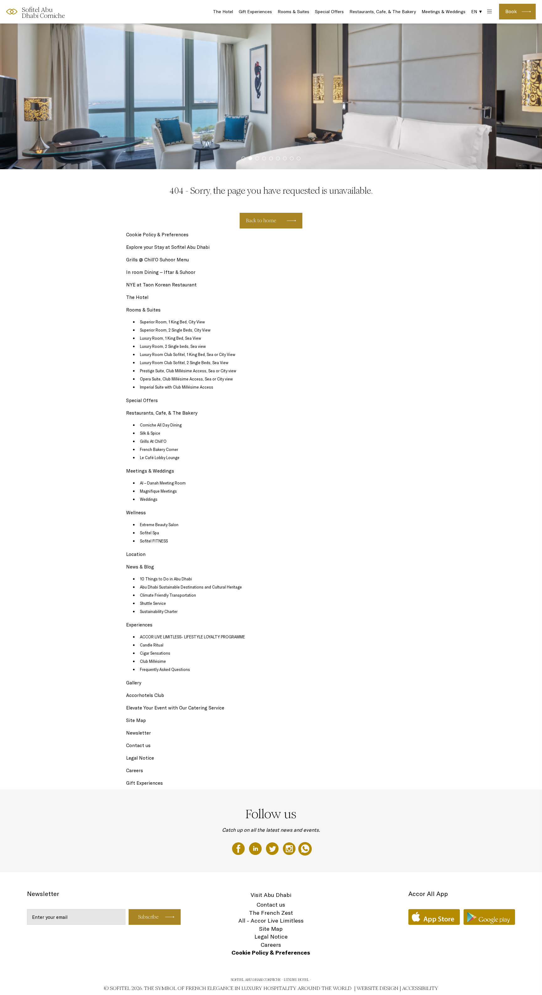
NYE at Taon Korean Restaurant (161, 285)
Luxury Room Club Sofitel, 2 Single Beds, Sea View (184, 362)
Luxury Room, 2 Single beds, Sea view (173, 346)
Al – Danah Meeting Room (163, 482)
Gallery (133, 683)
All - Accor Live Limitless (271, 920)
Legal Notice (140, 758)
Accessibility (420, 988)
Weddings (148, 499)
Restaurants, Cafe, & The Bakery (382, 11)
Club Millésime (153, 661)
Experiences (139, 625)
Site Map (136, 720)
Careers (134, 770)
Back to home (261, 220)
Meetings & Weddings (443, 11)
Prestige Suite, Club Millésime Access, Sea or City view (188, 370)
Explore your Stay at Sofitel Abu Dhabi (168, 247)
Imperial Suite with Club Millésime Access (176, 387)
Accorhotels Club (145, 695)
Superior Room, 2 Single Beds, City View (175, 330)
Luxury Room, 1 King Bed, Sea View (170, 338)
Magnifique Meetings (158, 491)
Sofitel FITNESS (154, 540)
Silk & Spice (150, 433)
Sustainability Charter (159, 611)
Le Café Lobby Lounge (159, 457)
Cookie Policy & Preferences (157, 235)
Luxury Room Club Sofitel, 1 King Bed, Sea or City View (187, 354)
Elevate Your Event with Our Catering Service (175, 708)
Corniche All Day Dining (161, 424)
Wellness (136, 513)
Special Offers (329, 11)
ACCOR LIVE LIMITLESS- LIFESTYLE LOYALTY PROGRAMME (192, 636)
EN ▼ (477, 11)
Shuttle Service (153, 603)
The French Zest (271, 912)
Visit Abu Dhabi (271, 894)
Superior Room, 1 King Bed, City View (172, 321)
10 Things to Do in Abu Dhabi (166, 578)
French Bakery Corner (159, 449)
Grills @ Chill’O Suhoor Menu (157, 260)
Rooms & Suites (293, 11)
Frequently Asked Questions (165, 669)
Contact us (138, 745)
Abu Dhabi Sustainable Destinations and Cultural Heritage (191, 586)
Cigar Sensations (155, 653)
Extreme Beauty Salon (159, 524)
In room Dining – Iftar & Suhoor (160, 272)
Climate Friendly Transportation (168, 595)
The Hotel (223, 11)
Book (511, 11)
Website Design (377, 988)
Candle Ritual (151, 644)
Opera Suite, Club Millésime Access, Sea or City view (186, 378)
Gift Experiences (255, 11)
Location (136, 554)
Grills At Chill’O (153, 441)
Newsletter (138, 733)
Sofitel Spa (149, 532)
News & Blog (140, 567)
